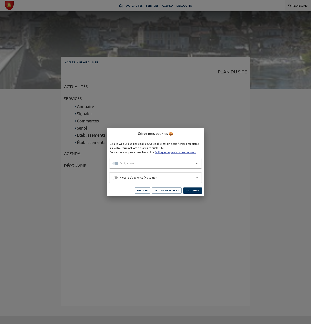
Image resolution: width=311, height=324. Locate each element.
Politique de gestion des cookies (175, 152)
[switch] (113, 178)
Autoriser (192, 190)
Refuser (142, 190)
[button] (155, 163)
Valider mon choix (167, 190)
